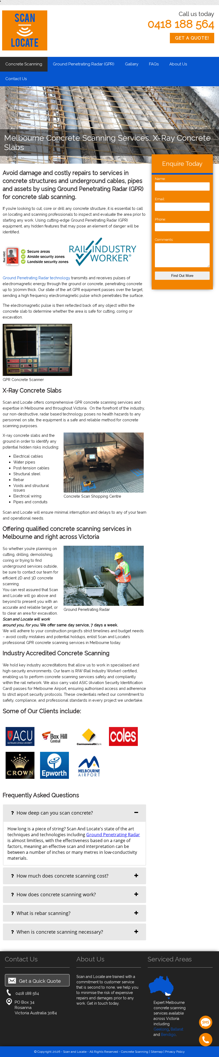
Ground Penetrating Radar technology (36, 278)
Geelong (161, 1029)
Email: (160, 199)
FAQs (154, 64)
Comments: (164, 240)
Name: (160, 179)
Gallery (131, 64)
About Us (178, 64)
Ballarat (177, 1029)
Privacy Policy (175, 1052)
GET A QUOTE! (192, 38)
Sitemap (157, 1052)
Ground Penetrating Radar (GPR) (83, 64)
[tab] (74, 812)
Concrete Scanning (23, 64)
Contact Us (16, 78)
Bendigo (168, 1034)
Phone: (160, 219)
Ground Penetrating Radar (113, 835)
